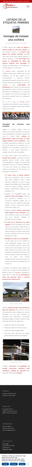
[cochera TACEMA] (16, 29)
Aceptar (5, 464)
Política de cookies (7, 449)
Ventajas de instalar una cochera (16, 37)
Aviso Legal (5, 444)
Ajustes (22, 464)
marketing (24, 43)
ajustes (23, 461)
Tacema (7, 71)
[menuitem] (27, 6)
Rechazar (14, 464)
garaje (26, 47)
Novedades (15, 43)
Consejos (9, 43)
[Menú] (27, 6)
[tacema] (13, 6)
